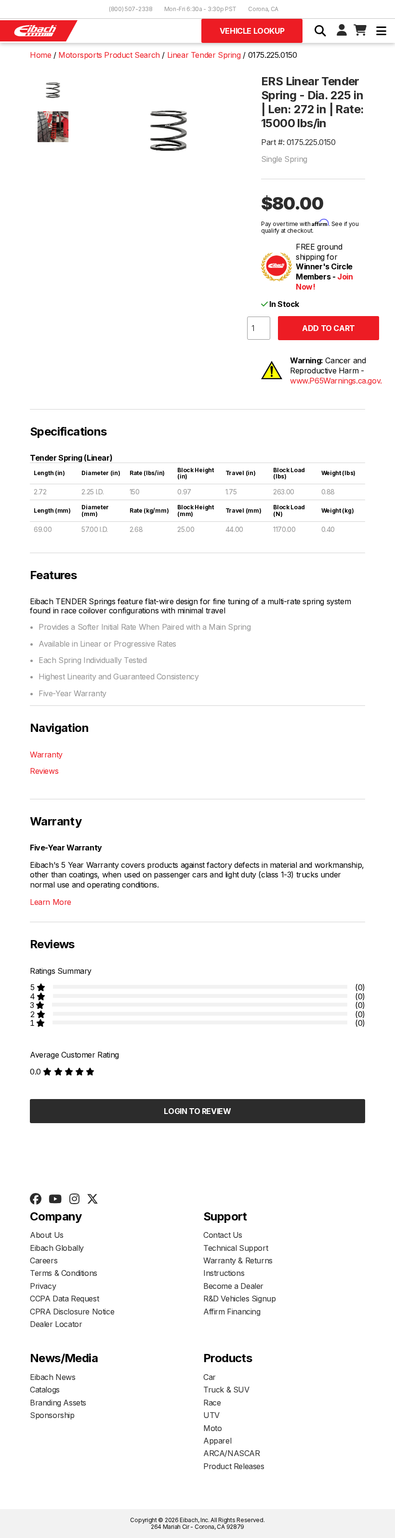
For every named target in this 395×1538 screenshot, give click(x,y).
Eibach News (53, 1377)
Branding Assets (58, 1402)
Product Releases (233, 1466)
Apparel (217, 1440)
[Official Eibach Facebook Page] (35, 1199)
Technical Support (235, 1248)
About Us (47, 1235)
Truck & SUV (226, 1389)
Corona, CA (263, 9)
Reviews (44, 771)
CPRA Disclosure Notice (72, 1311)
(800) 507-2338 (131, 9)
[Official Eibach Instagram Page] (74, 1199)
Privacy (43, 1286)
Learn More (50, 902)
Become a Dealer (233, 1286)
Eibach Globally (57, 1248)
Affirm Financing (232, 1311)
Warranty (46, 754)
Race (212, 1402)
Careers (43, 1260)
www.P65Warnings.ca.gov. (336, 380)
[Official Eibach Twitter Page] (92, 1199)
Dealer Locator (56, 1324)
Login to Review (197, 1111)
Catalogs (45, 1389)
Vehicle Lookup (252, 31)
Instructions (223, 1273)
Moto (212, 1428)
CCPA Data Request (64, 1298)
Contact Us (222, 1235)
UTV (211, 1415)
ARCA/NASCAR (231, 1453)
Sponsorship (52, 1415)
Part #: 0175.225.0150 (298, 142)
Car (209, 1377)
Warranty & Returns (238, 1260)
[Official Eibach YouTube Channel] (55, 1199)
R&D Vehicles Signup (239, 1298)
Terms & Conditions (63, 1273)
